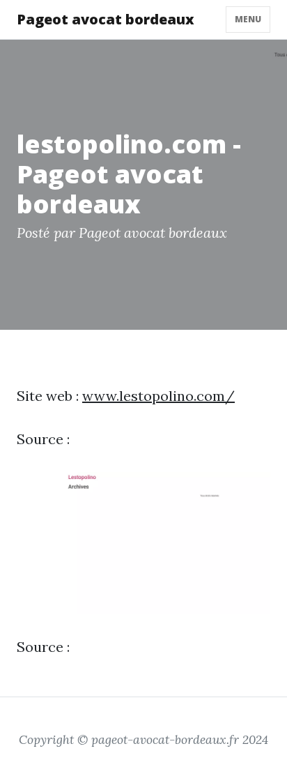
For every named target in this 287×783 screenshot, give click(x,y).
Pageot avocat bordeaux (105, 19)
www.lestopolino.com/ (158, 395)
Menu (248, 19)
